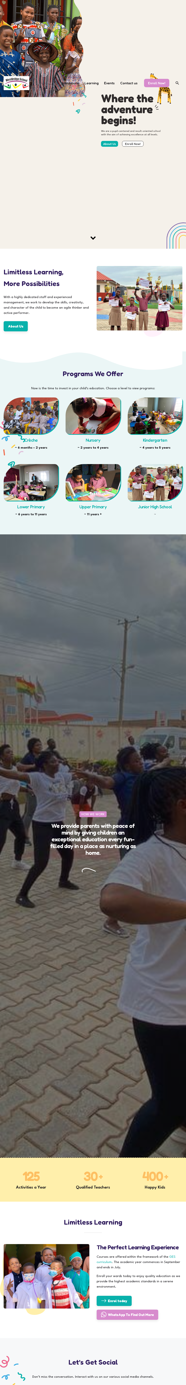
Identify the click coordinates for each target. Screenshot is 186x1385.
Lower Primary (31, 506)
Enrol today (117, 1301)
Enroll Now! (156, 83)
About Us (15, 326)
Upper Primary (93, 506)
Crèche (31, 440)
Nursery (93, 440)
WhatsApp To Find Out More (131, 1315)
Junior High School (155, 506)
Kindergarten (155, 440)
